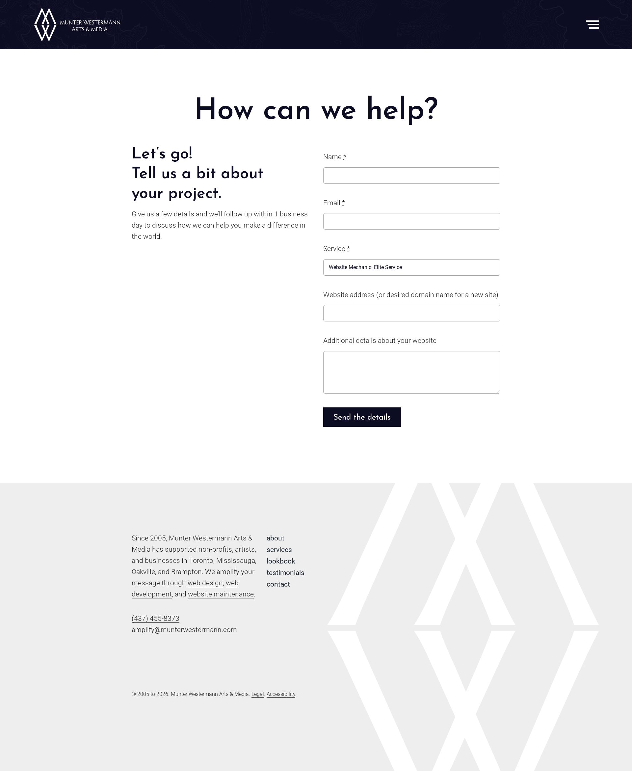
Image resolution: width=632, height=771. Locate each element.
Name (334, 157)
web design (205, 583)
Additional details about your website (379, 340)
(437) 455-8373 (155, 618)
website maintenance (221, 594)
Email (334, 203)
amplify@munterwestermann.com (184, 630)
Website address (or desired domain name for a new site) (410, 295)
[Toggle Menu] (592, 24)
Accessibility (281, 694)
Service (336, 249)
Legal (257, 694)
